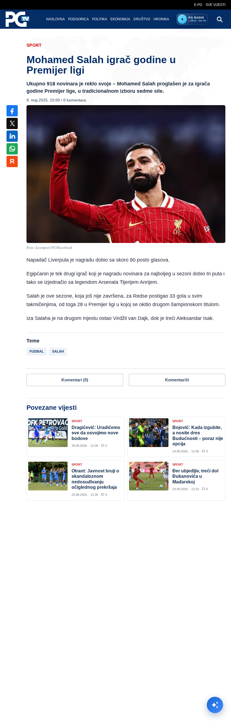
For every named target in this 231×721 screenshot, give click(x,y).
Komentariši (177, 379)
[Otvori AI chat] (215, 705)
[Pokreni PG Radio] (182, 19)
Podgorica (78, 19)
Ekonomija (120, 19)
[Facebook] (12, 110)
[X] (12, 123)
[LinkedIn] (12, 136)
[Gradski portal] (22, 19)
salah (58, 351)
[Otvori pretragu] (219, 19)
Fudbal (37, 351)
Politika (99, 19)
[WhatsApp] (12, 148)
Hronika (161, 19)
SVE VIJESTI (215, 5)
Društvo (142, 19)
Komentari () (74, 379)
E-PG (198, 5)
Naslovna (55, 19)
